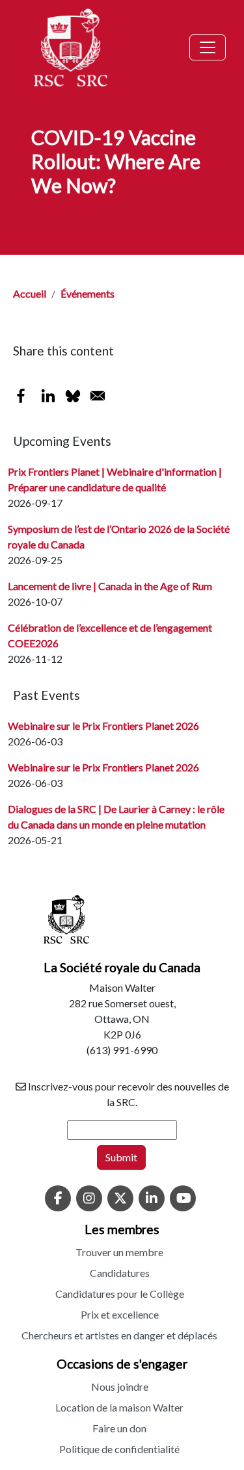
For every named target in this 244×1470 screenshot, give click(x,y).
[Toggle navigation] (207, 47)
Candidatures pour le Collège (119, 1293)
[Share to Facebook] (20, 395)
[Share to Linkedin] (48, 395)
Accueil (29, 293)
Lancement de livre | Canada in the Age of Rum (110, 586)
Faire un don (119, 1428)
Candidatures (120, 1273)
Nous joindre (119, 1386)
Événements (88, 293)
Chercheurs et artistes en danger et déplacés (119, 1335)
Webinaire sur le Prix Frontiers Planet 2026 (103, 725)
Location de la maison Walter (119, 1407)
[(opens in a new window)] (58, 1199)
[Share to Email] (97, 395)
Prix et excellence (120, 1314)
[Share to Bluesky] (73, 396)
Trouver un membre (119, 1252)
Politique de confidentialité (119, 1449)
